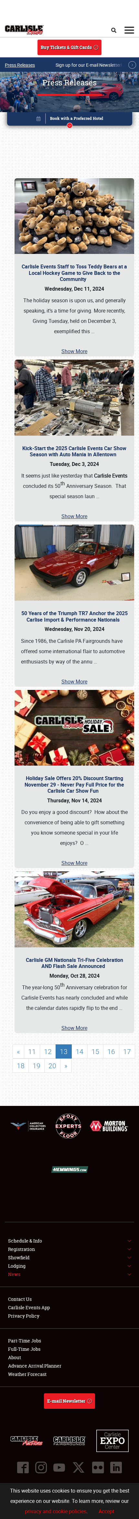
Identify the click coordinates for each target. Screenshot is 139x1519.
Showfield (18, 1257)
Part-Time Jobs (24, 1341)
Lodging (17, 1266)
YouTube (59, 1467)
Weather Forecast (27, 1374)
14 (79, 1051)
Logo (24, 30)
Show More (74, 351)
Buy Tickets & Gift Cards (66, 47)
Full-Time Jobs (24, 1349)
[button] (69, 120)
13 (64, 1051)
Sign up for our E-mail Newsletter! (89, 65)
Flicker (98, 1467)
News (14, 1274)
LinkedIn (116, 1467)
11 (32, 1051)
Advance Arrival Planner (34, 1366)
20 (52, 1065)
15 (95, 1051)
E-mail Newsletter (66, 1401)
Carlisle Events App (29, 1307)
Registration (21, 1249)
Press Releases (20, 65)
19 (36, 1065)
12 (48, 1051)
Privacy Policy (23, 1316)
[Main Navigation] (129, 30)
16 (111, 1051)
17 (127, 1051)
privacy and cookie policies (55, 1511)
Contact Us (20, 1299)
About (14, 1357)
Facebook (23, 1467)
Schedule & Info (25, 1241)
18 (21, 1065)
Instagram (41, 1467)
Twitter (78, 1467)
